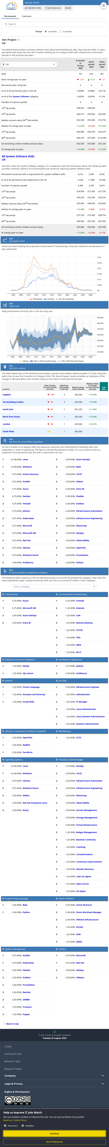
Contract (27, 16)
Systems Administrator (87, 723)
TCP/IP (79, 630)
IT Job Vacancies (53, 8)
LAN (78, 615)
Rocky (26, 810)
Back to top (13, 1023)
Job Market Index (33, 8)
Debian (79, 481)
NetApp (80, 533)
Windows (27, 466)
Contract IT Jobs (13, 1053)
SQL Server (28, 673)
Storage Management (87, 817)
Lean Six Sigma (83, 876)
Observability (82, 540)
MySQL (26, 666)
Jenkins (26, 511)
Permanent (10, 16)
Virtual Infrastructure (86, 825)
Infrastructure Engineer (87, 687)
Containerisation (84, 854)
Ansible (26, 481)
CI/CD (79, 474)
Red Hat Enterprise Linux (35, 802)
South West (8, 431)
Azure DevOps (83, 459)
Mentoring (81, 525)
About (68, 8)
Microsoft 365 (29, 533)
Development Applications (70, 659)
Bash (78, 466)
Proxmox (27, 1007)
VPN (78, 637)
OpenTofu (81, 547)
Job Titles (63, 680)
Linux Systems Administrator (90, 716)
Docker (79, 927)
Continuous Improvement (89, 861)
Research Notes (13, 1068)
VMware (80, 977)
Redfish (26, 745)
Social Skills (28, 701)
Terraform (28, 752)
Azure (25, 489)
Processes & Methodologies (71, 759)
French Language (31, 687)
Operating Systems (13, 759)
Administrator (83, 694)
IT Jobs (8, 1046)
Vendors (62, 949)
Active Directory (30, 474)
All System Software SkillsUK (18, 158)
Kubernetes (28, 518)
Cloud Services (11, 594)
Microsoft (27, 525)
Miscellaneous (65, 731)
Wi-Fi (78, 652)
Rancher (27, 992)
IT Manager (81, 701)
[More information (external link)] (17, 40)
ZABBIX (26, 999)
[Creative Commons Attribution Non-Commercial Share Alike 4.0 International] (47, 1099)
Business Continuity (86, 839)
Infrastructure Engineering (89, 518)
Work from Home (11, 416)
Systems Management (15, 949)
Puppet (26, 1014)
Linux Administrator (86, 709)
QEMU (79, 941)
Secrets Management (86, 810)
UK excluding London (13, 402)
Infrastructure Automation (89, 511)
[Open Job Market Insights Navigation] (103, 5)
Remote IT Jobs (13, 1061)
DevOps (26, 496)
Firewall (26, 503)
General (8, 680)
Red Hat (27, 540)
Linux (25, 459)
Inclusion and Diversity (34, 694)
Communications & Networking (73, 594)
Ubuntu (26, 547)
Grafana (80, 503)
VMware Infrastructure (87, 919)
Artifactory (28, 562)
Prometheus (82, 555)
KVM (78, 934)
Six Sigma (81, 891)
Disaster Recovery (85, 869)
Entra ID (80, 489)
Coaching (80, 847)
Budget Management (86, 832)
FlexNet (80, 496)
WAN (78, 644)
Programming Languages (16, 898)
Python (79, 562)
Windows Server (31, 555)
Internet (80, 608)
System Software (21, 96)
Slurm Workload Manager (88, 912)
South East (8, 409)
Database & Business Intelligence (20, 659)
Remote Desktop (84, 622)
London (6, 424)
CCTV (78, 737)
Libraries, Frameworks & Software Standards (25, 731)
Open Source (82, 883)
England (7, 394)
